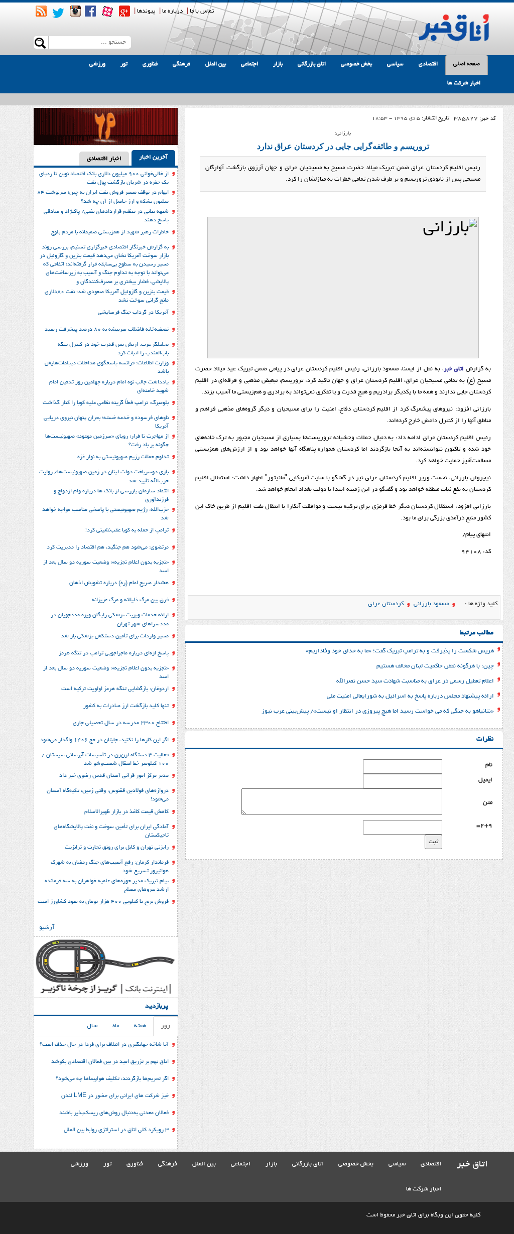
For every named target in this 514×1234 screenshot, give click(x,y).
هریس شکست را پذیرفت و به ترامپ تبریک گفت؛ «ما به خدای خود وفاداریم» (400, 651)
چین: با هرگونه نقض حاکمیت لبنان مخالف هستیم (435, 666)
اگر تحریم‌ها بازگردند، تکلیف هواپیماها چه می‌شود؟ (112, 1079)
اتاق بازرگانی (312, 64)
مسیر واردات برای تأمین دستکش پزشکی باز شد (115, 636)
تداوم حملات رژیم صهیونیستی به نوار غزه (123, 457)
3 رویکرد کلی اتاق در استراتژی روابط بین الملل (116, 1130)
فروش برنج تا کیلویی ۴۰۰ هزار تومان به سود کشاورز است (103, 902)
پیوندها (146, 11)
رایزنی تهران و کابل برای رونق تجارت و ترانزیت (117, 848)
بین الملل (215, 64)
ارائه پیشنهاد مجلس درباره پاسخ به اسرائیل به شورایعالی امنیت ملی (410, 696)
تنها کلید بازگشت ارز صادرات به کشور (126, 706)
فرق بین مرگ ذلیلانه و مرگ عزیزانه (130, 600)
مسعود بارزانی (431, 604)
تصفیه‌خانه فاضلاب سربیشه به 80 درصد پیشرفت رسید (107, 330)
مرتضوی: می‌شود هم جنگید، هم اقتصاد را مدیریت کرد (108, 547)
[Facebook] (90, 11)
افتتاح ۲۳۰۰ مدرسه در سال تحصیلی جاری (121, 723)
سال (92, 1026)
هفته (140, 1026)
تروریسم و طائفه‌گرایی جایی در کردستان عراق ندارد (343, 146)
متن (487, 802)
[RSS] (41, 11)
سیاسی (395, 64)
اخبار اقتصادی (104, 159)
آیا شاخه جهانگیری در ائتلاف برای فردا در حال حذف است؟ (104, 1045)
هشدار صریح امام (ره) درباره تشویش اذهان (119, 583)
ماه (115, 1026)
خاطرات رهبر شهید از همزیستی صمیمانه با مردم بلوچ (110, 232)
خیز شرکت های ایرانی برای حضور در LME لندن (115, 1096)
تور (123, 64)
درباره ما (172, 11)
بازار (278, 64)
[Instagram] (75, 11)
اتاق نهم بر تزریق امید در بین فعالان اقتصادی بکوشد (110, 1062)
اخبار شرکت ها (463, 83)
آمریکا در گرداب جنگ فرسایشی (133, 313)
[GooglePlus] (124, 11)
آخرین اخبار (153, 157)
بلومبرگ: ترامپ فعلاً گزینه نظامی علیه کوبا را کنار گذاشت (106, 403)
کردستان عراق (386, 604)
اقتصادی (428, 64)
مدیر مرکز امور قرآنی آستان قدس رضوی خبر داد (114, 776)
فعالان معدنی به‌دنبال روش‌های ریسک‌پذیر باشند (114, 1113)
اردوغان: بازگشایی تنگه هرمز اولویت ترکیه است (115, 689)
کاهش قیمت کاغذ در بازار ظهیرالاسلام (126, 812)
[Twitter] (58, 13)
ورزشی (97, 64)
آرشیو (46, 927)
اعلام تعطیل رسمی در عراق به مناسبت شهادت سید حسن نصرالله (415, 681)
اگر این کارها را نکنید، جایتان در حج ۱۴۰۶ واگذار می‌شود (104, 740)
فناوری (150, 64)
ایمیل (485, 780)
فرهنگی (181, 64)
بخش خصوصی (356, 64)
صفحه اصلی (466, 64)
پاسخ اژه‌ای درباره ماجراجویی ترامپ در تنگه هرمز (114, 653)
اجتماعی (249, 64)
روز (165, 1026)
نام (488, 765)
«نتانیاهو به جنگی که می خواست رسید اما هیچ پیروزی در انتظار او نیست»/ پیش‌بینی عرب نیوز (378, 711)
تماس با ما (202, 11)
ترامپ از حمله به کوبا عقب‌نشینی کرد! (127, 530)
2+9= (484, 825)
